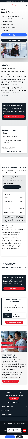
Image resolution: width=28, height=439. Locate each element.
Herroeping (8, 426)
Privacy (4, 423)
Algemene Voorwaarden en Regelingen (16, 423)
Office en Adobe (5, 9)
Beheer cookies (14, 433)
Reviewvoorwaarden (17, 426)
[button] (24, 430)
